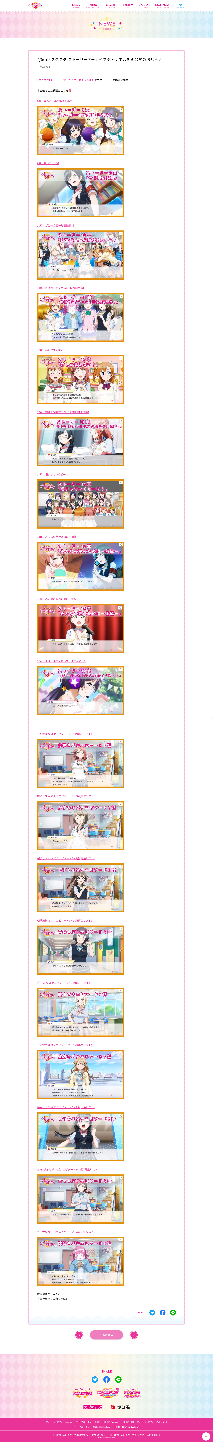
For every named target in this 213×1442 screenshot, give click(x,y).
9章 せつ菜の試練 (48, 163)
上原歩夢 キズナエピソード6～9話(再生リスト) (64, 734)
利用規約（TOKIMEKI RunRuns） (126, 1426)
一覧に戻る (106, 1335)
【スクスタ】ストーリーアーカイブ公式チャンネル (65, 80)
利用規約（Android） (111, 1421)
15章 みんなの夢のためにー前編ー (58, 537)
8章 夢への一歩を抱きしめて (54, 101)
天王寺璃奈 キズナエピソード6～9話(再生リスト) (66, 1232)
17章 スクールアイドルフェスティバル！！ (61, 661)
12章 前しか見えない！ (51, 350)
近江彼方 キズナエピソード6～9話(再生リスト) (64, 1045)
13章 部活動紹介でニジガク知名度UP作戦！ (63, 412)
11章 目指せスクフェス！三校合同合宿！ (60, 288)
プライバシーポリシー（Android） (59, 1421)
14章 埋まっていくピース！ (53, 474)
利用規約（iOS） (128, 1421)
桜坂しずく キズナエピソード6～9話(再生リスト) (66, 858)
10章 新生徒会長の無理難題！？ (55, 225)
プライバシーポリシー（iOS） (88, 1421)
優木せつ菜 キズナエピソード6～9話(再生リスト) (66, 1107)
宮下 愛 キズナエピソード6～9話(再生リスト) (63, 983)
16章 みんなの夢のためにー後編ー (58, 599)
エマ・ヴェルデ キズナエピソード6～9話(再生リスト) (68, 1169)
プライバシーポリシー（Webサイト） (152, 1421)
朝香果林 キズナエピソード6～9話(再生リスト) (64, 920)
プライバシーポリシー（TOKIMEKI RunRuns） (92, 1426)
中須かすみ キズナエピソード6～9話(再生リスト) (66, 796)
